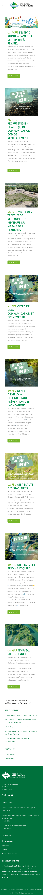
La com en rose (28, 893)
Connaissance (9, 759)
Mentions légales (29, 889)
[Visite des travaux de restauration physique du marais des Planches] (21, 195)
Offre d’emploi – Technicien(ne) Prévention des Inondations (18, 398)
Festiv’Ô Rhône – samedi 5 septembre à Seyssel (21, 715)
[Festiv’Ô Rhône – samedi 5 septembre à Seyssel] (21, 22)
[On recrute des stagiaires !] (21, 466)
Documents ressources (9, 854)
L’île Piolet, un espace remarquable (17, 727)
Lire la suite (13, 76)
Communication (10, 754)
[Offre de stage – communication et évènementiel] (21, 288)
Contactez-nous (7, 841)
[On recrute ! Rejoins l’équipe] (21, 546)
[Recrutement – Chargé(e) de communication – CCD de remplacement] (21, 102)
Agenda (4, 849)
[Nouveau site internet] (21, 635)
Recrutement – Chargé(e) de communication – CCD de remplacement (19, 131)
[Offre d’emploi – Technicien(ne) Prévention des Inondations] (21, 373)
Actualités (5, 845)
